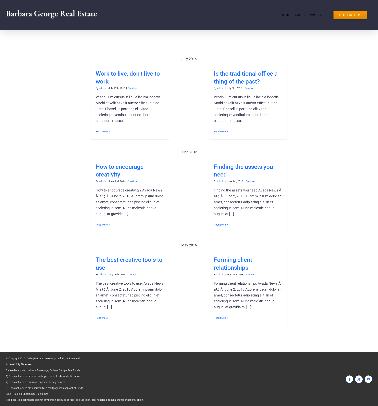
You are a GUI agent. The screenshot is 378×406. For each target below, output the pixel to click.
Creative (132, 88)
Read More (102, 131)
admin (102, 88)
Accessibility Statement (19, 364)
